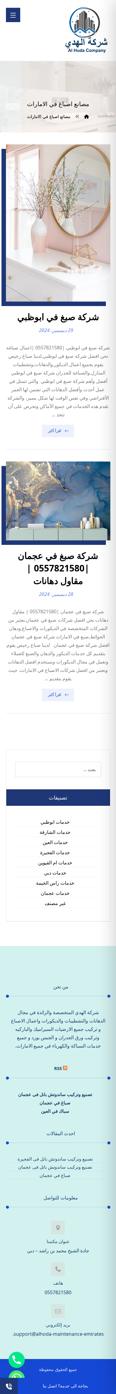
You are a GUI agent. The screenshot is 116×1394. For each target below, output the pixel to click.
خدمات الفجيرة (55, 852)
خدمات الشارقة (55, 832)
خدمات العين (55, 842)
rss (58, 1068)
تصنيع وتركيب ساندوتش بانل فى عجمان (55, 1094)
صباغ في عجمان (55, 1103)
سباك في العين (55, 1111)
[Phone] (17, 1360)
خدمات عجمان (55, 893)
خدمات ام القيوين (55, 862)
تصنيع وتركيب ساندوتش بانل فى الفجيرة (55, 1159)
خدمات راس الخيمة (55, 883)
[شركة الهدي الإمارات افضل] (86, 30)
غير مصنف (55, 903)
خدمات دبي (55, 872)
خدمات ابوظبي (55, 822)
